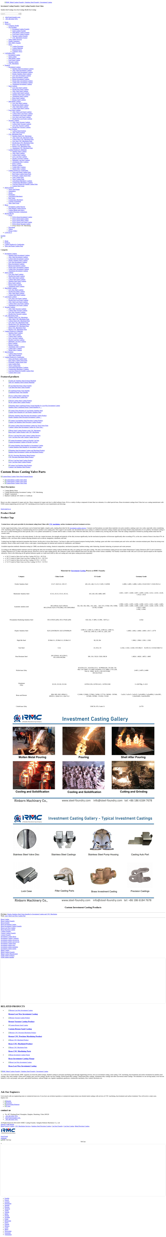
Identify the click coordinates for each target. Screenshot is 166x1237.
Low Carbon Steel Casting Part (17, 397)
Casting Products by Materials (17, 150)
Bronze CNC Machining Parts (21, 146)
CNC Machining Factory (19, 38)
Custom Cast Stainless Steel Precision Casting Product (24, 422)
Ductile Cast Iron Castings (20, 158)
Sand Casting (12, 56)
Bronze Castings (17, 165)
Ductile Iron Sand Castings (20, 89)
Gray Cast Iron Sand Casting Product (19, 462)
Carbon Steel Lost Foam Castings (22, 113)
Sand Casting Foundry (19, 31)
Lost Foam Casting (14, 60)
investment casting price (8, 945)
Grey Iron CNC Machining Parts (22, 141)
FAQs (10, 215)
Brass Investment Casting (8, 924)
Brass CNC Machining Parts (21, 144)
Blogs (6, 205)
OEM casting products (7, 955)
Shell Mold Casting (14, 58)
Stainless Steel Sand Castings (21, 94)
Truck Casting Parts (18, 179)
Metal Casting (5, 950)
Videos (10, 229)
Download (11, 227)
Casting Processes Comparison (17, 212)
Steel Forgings (12, 129)
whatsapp (4, 1138)
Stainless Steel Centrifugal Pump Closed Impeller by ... (25, 407)
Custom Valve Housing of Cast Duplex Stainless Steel (24, 412)
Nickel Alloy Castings (19, 169)
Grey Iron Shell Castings (19, 103)
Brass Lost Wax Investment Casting (22, 1066)
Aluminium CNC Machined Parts (22, 148)
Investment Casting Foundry (20, 29)
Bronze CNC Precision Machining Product (25, 1036)
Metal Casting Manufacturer (9, 954)
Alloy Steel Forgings (18, 132)
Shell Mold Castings (14, 101)
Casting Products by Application (18, 170)
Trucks (10, 193)
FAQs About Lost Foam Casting (22, 222)
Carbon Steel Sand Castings (20, 93)
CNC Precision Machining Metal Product (21, 457)
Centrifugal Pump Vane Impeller (18, 392)
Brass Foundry (5, 923)
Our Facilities (12, 27)
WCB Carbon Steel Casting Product (19, 402)
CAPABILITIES (10, 53)
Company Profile (13, 25)
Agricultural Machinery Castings (22, 181)
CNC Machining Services (23, 1126)
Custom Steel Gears (18, 186)
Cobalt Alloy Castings (19, 167)
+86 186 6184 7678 (11, 19)
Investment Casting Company (10, 938)
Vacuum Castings (13, 120)
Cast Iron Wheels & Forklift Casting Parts (25, 184)
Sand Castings (12, 86)
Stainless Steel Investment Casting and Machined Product (25, 452)
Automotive (12, 191)
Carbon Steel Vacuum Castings (21, 124)
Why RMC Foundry (14, 43)
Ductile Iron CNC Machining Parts (23, 143)
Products (7, 65)
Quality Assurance (14, 41)
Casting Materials (17, 48)
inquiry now (4, 1098)
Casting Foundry (6, 931)
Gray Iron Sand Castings (19, 88)
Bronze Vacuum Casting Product (21, 1022)
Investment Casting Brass (8, 936)
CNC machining (54, 524)
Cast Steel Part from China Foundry (19, 387)
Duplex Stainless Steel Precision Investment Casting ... (25, 417)
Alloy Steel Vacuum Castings (21, 122)
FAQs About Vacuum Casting (21, 224)
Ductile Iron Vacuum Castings (21, 127)
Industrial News (17, 50)
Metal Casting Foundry (8, 952)
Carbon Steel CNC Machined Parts (23, 139)
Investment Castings (14, 67)
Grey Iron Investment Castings (21, 75)
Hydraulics (11, 194)
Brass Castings (16, 163)
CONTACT (8, 232)
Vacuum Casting (13, 62)
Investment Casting (14, 55)
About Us (8, 24)
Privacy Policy (12, 231)
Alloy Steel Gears (13, 203)
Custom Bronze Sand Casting (20, 1029)
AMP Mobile (10, 1124)
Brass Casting (5, 919)
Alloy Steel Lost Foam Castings (22, 112)
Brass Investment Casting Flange (21, 1059)
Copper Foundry (6, 935)
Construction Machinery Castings (22, 182)
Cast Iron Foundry (57, 1126)
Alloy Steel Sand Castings (20, 91)
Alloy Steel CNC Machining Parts (22, 138)
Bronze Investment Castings (20, 79)
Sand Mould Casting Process (17, 208)
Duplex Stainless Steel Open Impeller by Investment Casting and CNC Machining (32, 914)
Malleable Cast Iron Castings (21, 160)
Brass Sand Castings (18, 98)
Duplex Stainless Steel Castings (21, 74)
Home (6, 22)
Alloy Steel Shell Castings (20, 106)
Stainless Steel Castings (19, 151)
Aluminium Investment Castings (22, 84)
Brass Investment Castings (20, 77)
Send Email (4, 1136)
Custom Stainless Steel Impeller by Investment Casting (25, 447)
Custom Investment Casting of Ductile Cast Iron (23, 442)
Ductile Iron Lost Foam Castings (22, 119)
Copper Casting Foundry (8, 933)
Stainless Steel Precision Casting (41, 1126)
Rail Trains (11, 198)
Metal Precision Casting (82, 1126)
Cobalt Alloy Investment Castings (22, 82)
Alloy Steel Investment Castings (22, 70)
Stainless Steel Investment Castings (23, 69)
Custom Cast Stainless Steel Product (19, 467)
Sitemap (3, 1124)
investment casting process (78, 528)
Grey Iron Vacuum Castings (20, 125)
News (10, 44)
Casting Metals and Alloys (16, 210)
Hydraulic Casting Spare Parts (21, 175)
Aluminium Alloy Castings (20, 162)
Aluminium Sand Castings (20, 96)
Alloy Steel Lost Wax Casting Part (15, 916)
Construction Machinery (15, 200)
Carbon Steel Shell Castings (20, 108)
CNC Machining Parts (15, 134)
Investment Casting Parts (8, 943)
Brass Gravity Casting (7, 1126)
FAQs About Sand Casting (20, 219)
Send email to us (6, 509)
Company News (17, 51)
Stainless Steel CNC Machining (22, 136)
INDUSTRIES (9, 188)
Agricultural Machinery (15, 196)
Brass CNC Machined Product (20, 1044)
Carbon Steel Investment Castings (22, 72)
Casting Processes (17, 46)
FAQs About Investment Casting (22, 217)
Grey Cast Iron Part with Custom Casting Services (23, 437)
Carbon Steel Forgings (19, 131)
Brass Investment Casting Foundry (11, 926)
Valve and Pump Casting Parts (21, 172)
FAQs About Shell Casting (20, 220)
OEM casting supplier (7, 957)
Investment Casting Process (16, 206)
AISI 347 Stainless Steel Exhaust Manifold (21, 382)
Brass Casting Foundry (8, 921)
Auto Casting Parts (18, 177)
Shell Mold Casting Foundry (21, 32)
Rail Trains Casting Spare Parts (21, 174)
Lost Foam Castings (14, 110)
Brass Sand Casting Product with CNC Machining (23, 432)
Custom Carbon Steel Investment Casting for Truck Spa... (25, 427)
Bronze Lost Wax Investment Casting (23, 1014)
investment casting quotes (8, 948)
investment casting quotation (9, 947)
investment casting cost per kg (10, 940)
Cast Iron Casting (68, 1126)
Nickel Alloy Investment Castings (22, 81)
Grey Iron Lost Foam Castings (21, 117)
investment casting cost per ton (10, 942)
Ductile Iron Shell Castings (20, 105)
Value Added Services (15, 39)
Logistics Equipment (14, 201)
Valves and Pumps (14, 189)
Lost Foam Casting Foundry (20, 34)
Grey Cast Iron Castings (19, 156)
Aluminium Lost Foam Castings (22, 115)
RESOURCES (9, 213)
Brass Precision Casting (8, 929)
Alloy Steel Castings (18, 153)
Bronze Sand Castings (19, 100)
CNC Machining (13, 63)
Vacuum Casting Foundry (20, 36)
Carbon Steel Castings (19, 155)
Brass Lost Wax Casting (8, 928)
